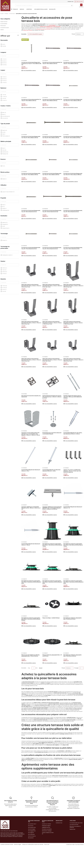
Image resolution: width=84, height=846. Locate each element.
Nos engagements (32, 830)
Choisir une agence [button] (79, 1)
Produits (6, 13)
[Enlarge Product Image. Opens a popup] (40, 57)
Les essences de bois (74, 824)
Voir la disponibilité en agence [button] (35, 34)
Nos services (30, 825)
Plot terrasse (3, 25)
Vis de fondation (3, 23)
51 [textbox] (80, 668)
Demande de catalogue (47, 830)
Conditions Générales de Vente (6, 844)
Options (2, 29)
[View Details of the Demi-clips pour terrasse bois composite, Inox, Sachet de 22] (31, 382)
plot (47, 27)
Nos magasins (31, 832)
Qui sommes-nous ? (32, 823)
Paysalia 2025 (72, 829)
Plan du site (46, 844)
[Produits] (11, 9)
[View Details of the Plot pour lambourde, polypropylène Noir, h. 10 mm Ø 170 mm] (52, 641)
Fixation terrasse (3, 21)
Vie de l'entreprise (32, 836)
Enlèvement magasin (46, 825)
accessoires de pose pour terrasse (43, 29)
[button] (41, 668)
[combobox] (43, 5)
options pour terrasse (27, 30)
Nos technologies (31, 829)
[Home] (5, 5)
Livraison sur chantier (46, 823)
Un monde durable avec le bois (76, 822)
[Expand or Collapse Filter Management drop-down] (18, 35)
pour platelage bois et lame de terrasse (52, 26)
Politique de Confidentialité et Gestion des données (32, 844)
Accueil (1, 13)
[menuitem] (15, 9)
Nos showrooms (31, 834)
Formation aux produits (47, 829)
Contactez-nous (70, 1)
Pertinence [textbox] (78, 34)
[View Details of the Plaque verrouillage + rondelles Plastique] (52, 604)
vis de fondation (52, 25)
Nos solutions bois (32, 827)
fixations (42, 26)
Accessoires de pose (4, 27)
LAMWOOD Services (46, 827)
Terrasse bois (12, 13)
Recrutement (31, 837)
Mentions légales (17, 844)
